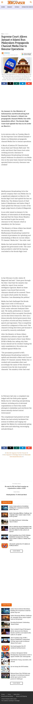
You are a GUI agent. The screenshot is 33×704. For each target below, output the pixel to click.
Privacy (3, 694)
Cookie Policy (17, 694)
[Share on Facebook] (4, 83)
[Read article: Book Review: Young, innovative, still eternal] (5, 662)
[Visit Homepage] (16, 2)
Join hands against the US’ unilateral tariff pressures (19, 545)
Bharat (9, 7)
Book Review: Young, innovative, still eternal (21, 661)
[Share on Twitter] (10, 83)
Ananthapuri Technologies (14, 700)
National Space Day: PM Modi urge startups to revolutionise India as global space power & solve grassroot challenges (20, 676)
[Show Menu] (2, 2)
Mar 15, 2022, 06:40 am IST (10, 55)
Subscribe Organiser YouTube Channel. (16, 453)
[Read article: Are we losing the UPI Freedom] (5, 669)
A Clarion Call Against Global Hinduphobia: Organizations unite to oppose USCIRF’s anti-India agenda (21, 655)
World (17, 7)
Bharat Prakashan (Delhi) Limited (9, 699)
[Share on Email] (29, 83)
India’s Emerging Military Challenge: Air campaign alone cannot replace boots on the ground (20, 515)
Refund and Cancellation (7, 696)
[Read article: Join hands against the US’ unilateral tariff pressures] (4, 545)
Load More (16, 551)
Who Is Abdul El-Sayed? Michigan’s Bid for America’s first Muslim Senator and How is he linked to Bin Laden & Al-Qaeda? (20, 529)
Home (3, 7)
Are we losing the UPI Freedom (19, 667)
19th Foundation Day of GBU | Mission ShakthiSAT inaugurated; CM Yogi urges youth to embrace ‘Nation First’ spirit (20, 537)
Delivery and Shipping (21, 696)
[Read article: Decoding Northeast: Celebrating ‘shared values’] (4, 522)
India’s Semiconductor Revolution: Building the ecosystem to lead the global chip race (19, 508)
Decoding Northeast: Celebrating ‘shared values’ (18, 521)
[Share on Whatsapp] (16, 83)
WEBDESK (7, 53)
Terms (9, 694)
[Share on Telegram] (23, 83)
